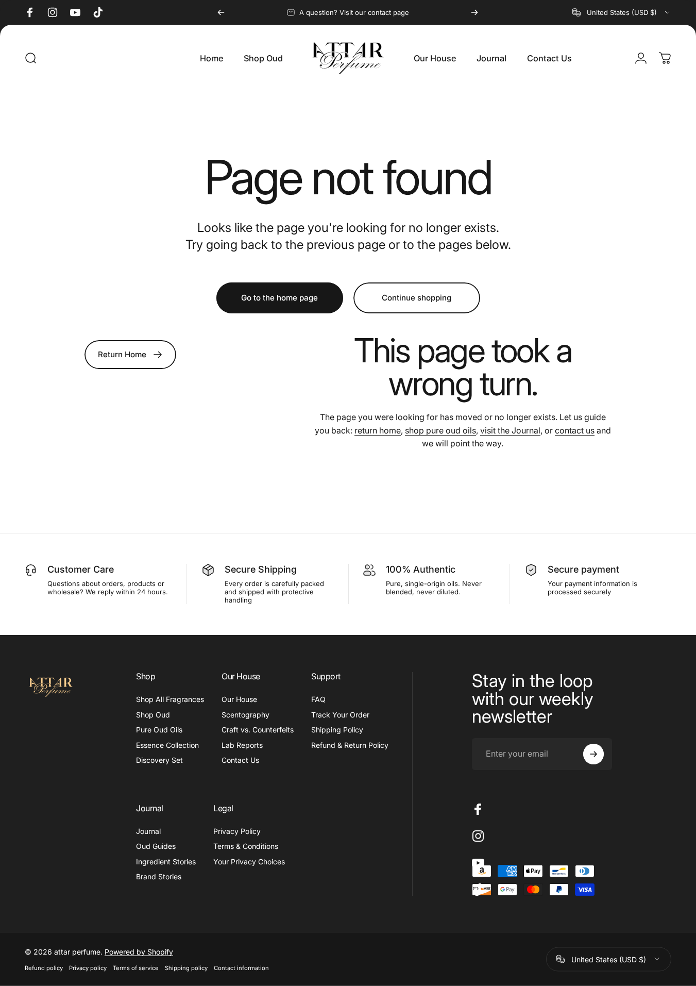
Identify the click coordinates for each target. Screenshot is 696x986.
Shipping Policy (337, 729)
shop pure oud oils (440, 430)
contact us (575, 430)
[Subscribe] (593, 754)
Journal (148, 831)
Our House (239, 699)
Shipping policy (186, 967)
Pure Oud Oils (159, 729)
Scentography (245, 714)
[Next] (474, 12)
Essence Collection (167, 745)
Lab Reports (242, 745)
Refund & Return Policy (349, 745)
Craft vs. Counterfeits (258, 729)
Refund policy (44, 967)
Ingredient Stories (166, 861)
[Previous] (221, 12)
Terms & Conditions (245, 846)
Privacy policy (88, 967)
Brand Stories (158, 876)
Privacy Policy (237, 831)
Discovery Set (159, 760)
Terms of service (136, 967)
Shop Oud (153, 714)
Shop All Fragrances (170, 699)
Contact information (241, 967)
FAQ (318, 699)
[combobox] (621, 12)
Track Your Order (340, 714)
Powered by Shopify (139, 951)
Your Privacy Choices (249, 861)
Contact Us (240, 760)
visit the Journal (510, 430)
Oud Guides (156, 846)
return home (377, 430)
